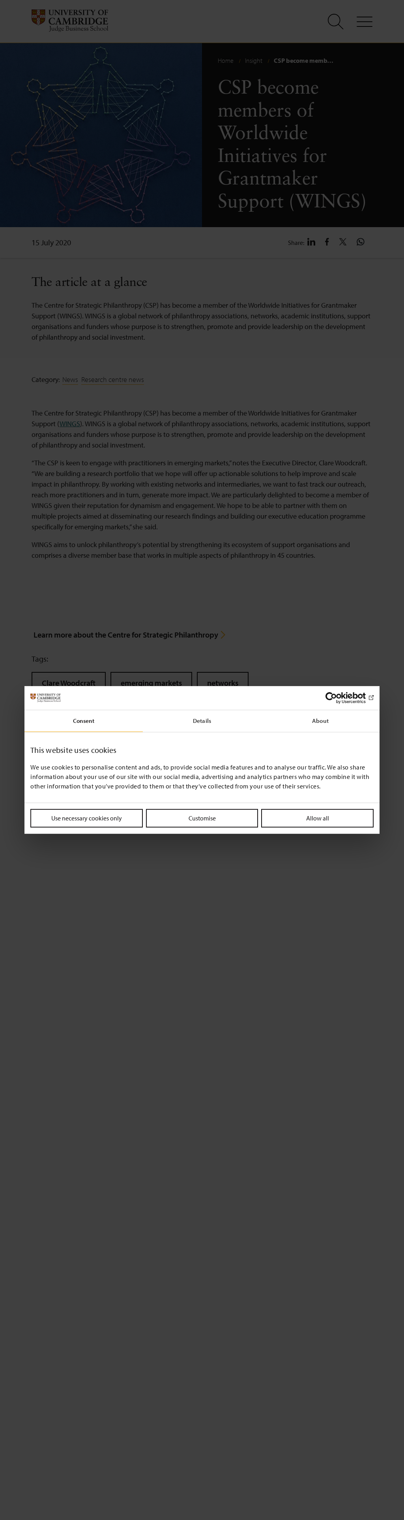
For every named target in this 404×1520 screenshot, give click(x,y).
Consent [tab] (84, 720)
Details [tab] (202, 720)
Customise (202, 818)
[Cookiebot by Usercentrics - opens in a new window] (339, 698)
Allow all (317, 818)
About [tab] (320, 720)
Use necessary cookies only (86, 818)
